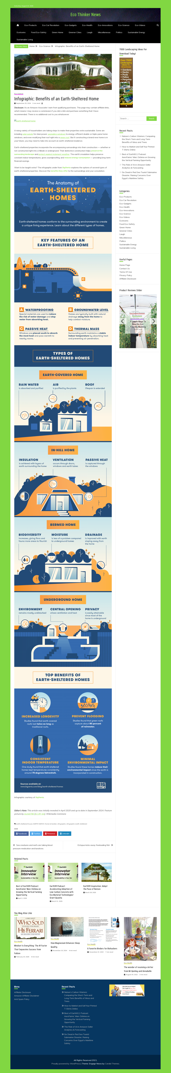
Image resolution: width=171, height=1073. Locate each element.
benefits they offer (59, 171)
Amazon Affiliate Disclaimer (26, 995)
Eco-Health (87, 25)
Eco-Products (30, 25)
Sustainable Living (25, 39)
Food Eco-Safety (38, 32)
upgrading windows (56, 134)
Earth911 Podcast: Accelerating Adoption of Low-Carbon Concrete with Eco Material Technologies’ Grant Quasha (62, 892)
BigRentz (66, 167)
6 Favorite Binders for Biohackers (102, 948)
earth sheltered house (24, 824)
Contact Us (124, 268)
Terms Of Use (125, 272)
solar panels (27, 134)
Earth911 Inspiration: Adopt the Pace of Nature (95, 887)
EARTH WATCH (38, 824)
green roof (64, 137)
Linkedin (65, 833)
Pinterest (50, 833)
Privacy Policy (125, 275)
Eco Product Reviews (137, 313)
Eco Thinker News (85, 14)
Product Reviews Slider (130, 290)
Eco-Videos (140, 25)
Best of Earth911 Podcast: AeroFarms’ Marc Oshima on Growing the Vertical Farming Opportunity (29, 890)
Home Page (124, 265)
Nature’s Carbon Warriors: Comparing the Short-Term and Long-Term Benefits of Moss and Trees (138, 139)
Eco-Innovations (105, 25)
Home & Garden (51, 824)
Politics (119, 32)
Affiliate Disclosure (127, 278)
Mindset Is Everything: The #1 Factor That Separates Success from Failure (30, 949)
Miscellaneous (104, 32)
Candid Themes (112, 1063)
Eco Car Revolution (50, 25)
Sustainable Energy (136, 32)
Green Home (57, 32)
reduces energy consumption (77, 157)
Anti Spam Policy (21, 999)
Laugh (89, 32)
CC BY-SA (39, 814)
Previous (122, 321)
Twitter (36, 833)
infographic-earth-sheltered (76, 824)
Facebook (22, 833)
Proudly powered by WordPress (66, 1063)
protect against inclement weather (54, 154)
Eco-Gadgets (71, 25)
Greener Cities (75, 32)
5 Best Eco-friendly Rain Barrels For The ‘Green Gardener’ (138, 323)
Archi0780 (29, 814)
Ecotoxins (21, 32)
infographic (61, 824)
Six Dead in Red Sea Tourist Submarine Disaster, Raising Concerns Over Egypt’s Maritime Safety (139, 175)
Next (153, 321)
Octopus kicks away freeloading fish (93, 845)
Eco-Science (123, 25)
